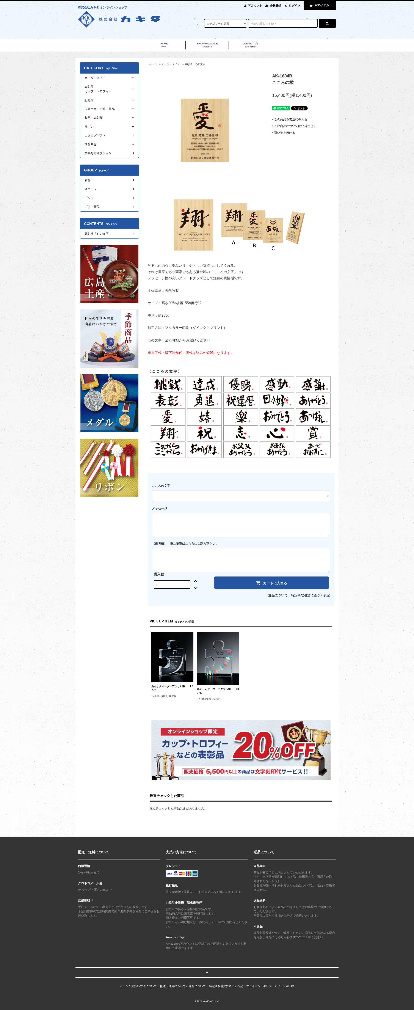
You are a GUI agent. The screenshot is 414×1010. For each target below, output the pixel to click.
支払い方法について (144, 986)
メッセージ (159, 508)
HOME (164, 45)
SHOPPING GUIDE (207, 45)
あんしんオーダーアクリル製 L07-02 (218, 691)
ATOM (290, 986)
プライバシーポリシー (260, 986)
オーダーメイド (171, 64)
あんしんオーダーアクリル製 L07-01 (172, 688)
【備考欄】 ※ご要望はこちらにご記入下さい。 (185, 543)
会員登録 (275, 5)
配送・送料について (172, 986)
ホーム (153, 64)
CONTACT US (250, 45)
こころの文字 (161, 485)
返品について (278, 595)
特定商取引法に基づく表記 (310, 595)
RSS (281, 986)
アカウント (255, 5)
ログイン (294, 5)
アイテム (322, 5)
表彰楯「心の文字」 (196, 64)
